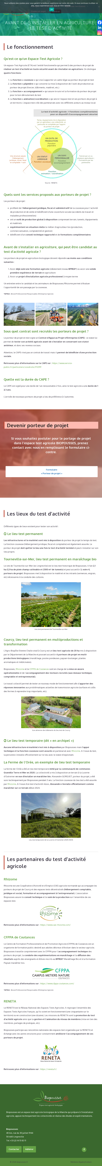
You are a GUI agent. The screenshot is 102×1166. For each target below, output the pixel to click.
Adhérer (29, 1149)
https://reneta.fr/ (48, 1069)
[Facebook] (84, 1149)
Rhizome (20, 669)
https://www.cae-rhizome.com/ (55, 925)
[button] (32, 16)
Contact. (88, 1162)
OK (52, 9)
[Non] (99, 6)
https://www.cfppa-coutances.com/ (57, 983)
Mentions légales (78, 1162)
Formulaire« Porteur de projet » (51, 471)
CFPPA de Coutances (39, 669)
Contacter (14, 1149)
